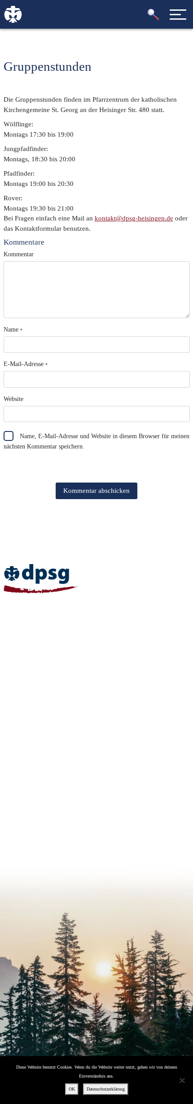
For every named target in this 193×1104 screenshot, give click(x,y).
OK (72, 1089)
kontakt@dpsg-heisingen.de (134, 218)
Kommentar (19, 254)
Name (13, 329)
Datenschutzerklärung (106, 1089)
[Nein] (181, 1080)
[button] (153, 14)
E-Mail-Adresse (26, 364)
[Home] (41, 578)
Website (13, 399)
